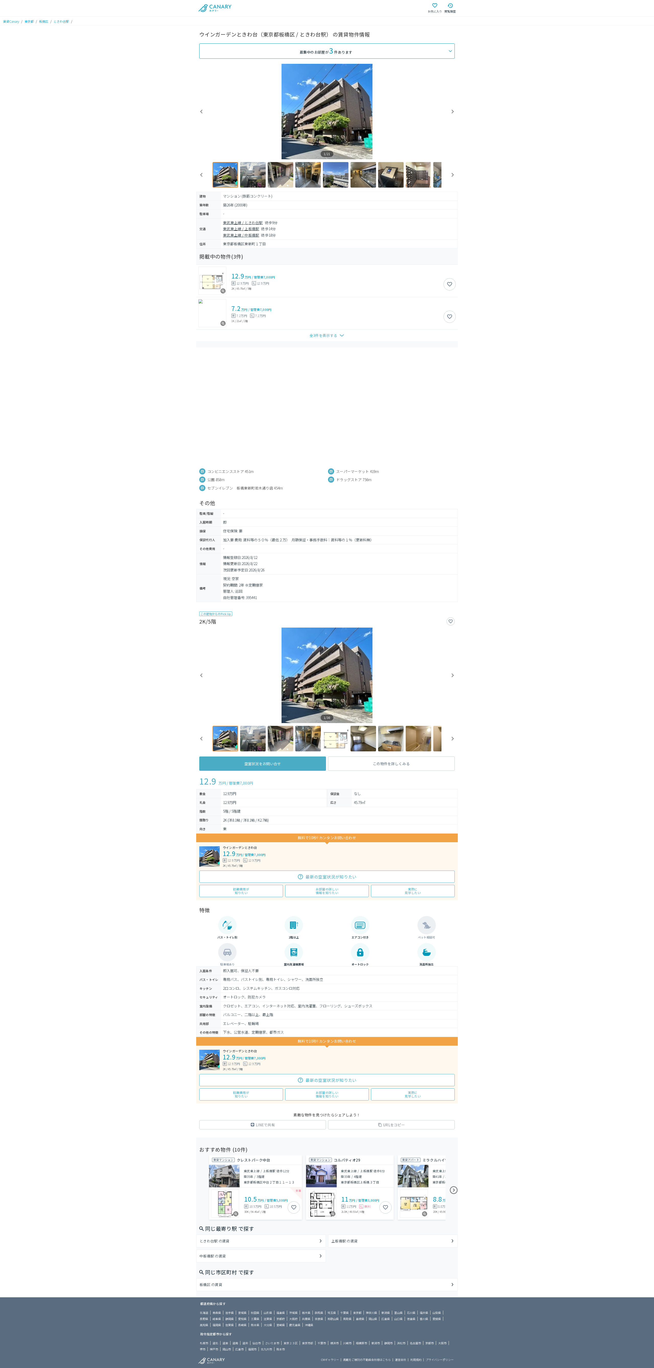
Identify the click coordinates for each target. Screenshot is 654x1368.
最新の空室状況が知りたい (331, 877)
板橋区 (43, 21)
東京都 (29, 21)
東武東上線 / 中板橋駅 (241, 235)
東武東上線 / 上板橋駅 (241, 228)
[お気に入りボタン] (449, 284)
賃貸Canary (11, 21)
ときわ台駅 (61, 21)
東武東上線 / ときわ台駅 (243, 222)
